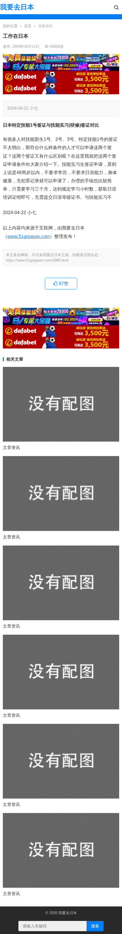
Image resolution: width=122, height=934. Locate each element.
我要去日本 (17, 7)
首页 (27, 26)
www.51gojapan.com (28, 236)
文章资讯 (11, 447)
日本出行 (45, 26)
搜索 (95, 926)
